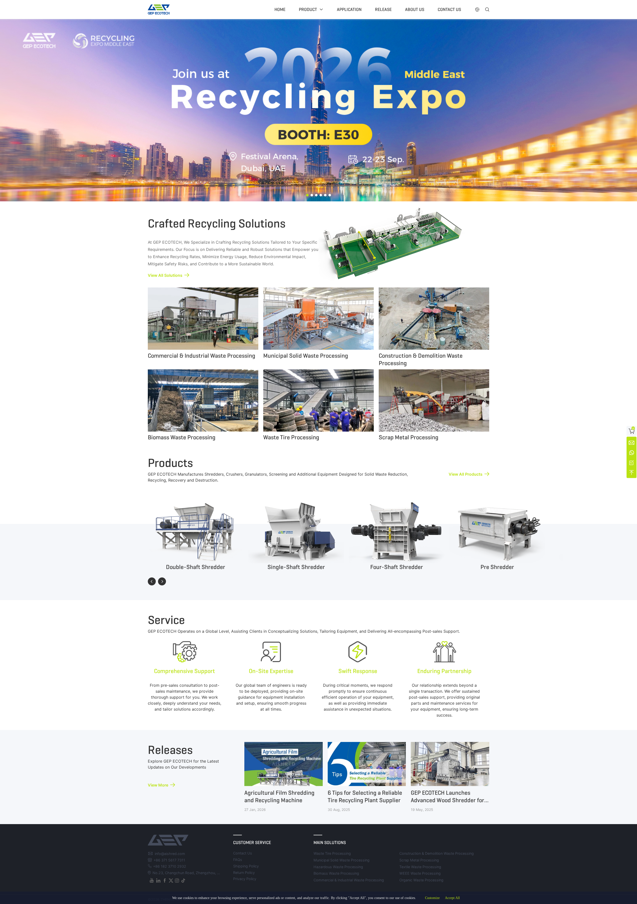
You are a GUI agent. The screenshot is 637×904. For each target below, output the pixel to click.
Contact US (449, 9)
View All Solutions (165, 275)
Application (349, 9)
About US (414, 9)
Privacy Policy (244, 879)
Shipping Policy (246, 866)
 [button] (487, 9)
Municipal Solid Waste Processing (342, 860)
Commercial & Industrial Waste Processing (349, 880)
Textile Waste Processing (420, 867)
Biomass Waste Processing (336, 873)
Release (383, 9)
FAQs (237, 859)
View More (158, 785)
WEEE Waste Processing (420, 873)
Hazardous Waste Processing (338, 867)
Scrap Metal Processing (419, 860)
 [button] (152, 581)
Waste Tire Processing (332, 853)
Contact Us (242, 853)
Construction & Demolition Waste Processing (436, 853)
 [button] (477, 9)
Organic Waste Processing (421, 880)
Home (279, 9)
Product (308, 9)
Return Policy (244, 872)
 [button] (162, 581)
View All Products (465, 474)
